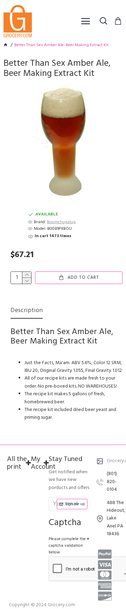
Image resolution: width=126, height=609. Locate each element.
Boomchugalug (61, 222)
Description (26, 311)
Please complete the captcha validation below (67, 546)
